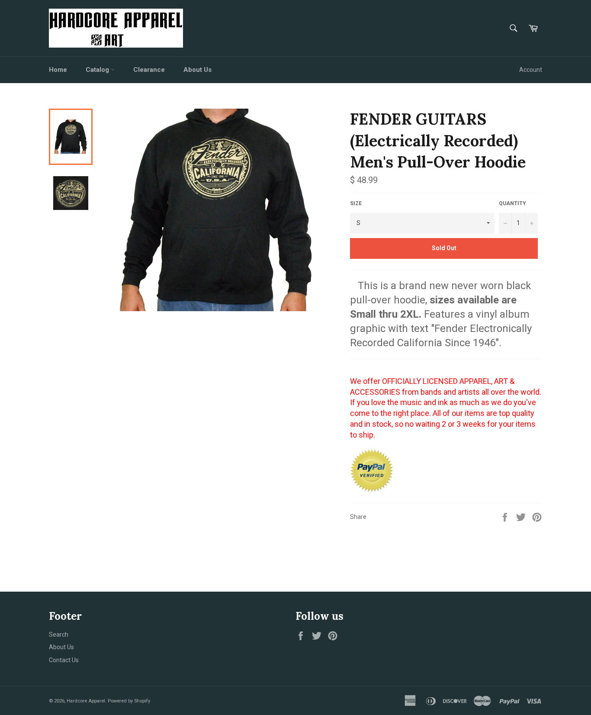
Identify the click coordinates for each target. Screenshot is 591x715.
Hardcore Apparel (86, 701)
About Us (197, 70)
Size (356, 203)
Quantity (512, 203)
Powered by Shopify (129, 701)
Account (530, 69)
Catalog (98, 70)
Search (58, 634)
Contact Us (64, 660)
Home (58, 70)
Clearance (149, 70)
